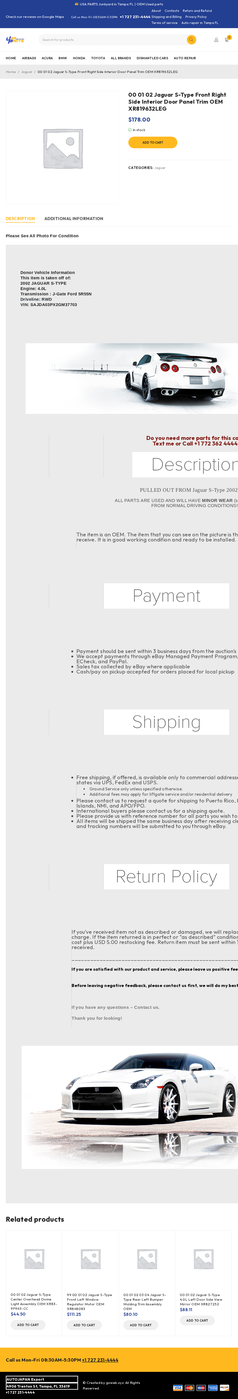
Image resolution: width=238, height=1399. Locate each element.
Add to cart (152, 142)
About (156, 11)
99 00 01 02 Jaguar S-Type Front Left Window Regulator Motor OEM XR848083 (89, 1302)
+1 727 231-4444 (135, 17)
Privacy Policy (196, 17)
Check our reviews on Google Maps (35, 16)
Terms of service (165, 23)
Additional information (73, 218)
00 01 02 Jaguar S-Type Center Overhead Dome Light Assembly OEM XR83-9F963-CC (34, 1301)
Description (20, 218)
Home (11, 71)
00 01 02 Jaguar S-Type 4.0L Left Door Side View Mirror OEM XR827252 (201, 1299)
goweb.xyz (115, 1382)
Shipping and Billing (167, 17)
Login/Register (216, 40)
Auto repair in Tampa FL (200, 23)
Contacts (172, 11)
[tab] (20, 219)
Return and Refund (197, 11)
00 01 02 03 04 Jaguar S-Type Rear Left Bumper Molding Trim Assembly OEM (144, 1302)
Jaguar (26, 71)
